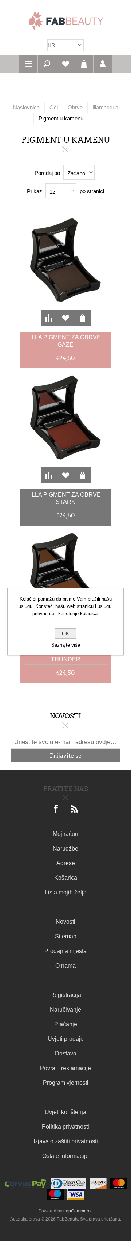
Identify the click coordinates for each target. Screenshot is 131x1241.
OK (65, 633)
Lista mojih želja (66, 892)
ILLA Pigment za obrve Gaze (65, 341)
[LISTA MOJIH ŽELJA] (65, 64)
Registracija (65, 995)
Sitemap (65, 936)
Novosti (65, 922)
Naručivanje (65, 1009)
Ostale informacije (65, 1156)
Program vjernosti (65, 1083)
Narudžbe (65, 848)
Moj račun (65, 834)
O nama (65, 965)
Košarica (84, 64)
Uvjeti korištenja (65, 1112)
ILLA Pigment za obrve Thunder (65, 655)
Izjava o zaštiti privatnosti (65, 1141)
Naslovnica (26, 107)
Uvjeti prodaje (66, 1039)
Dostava (65, 1053)
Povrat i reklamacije (65, 1068)
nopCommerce (78, 1211)
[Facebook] (56, 809)
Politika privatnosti (65, 1127)
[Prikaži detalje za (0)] (65, 271)
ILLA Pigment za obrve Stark (65, 498)
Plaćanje (65, 1024)
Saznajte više (65, 645)
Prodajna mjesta (65, 951)
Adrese (65, 863)
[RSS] (74, 809)
